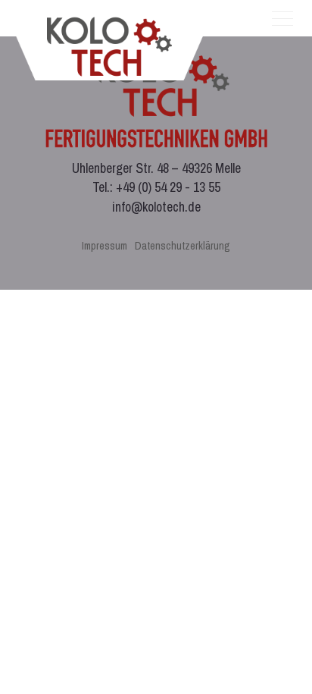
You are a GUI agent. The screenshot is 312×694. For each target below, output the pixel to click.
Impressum (104, 245)
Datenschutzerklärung (182, 245)
